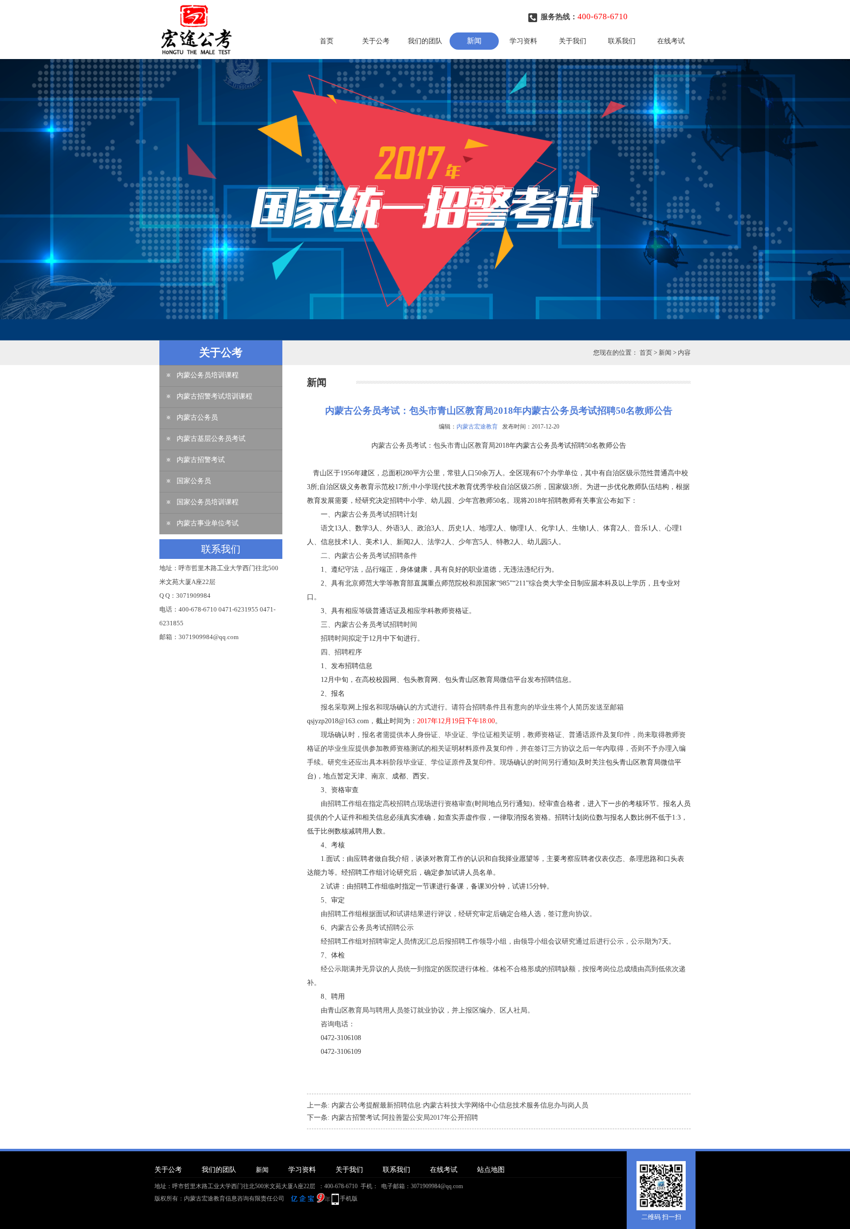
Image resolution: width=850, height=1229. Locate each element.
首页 (327, 41)
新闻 (474, 41)
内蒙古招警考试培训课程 (214, 396)
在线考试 (671, 41)
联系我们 (622, 41)
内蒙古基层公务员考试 (211, 438)
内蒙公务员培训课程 (208, 375)
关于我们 (572, 41)
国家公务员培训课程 (208, 502)
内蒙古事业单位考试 (208, 523)
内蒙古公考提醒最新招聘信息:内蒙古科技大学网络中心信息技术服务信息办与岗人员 (460, 1105)
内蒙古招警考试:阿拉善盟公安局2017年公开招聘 (405, 1117)
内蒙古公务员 (197, 417)
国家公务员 (194, 481)
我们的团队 (425, 41)
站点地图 (491, 1169)
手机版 (349, 1198)
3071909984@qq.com (437, 1186)
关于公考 (376, 41)
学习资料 (523, 41)
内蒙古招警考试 (201, 459)
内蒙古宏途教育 (477, 426)
